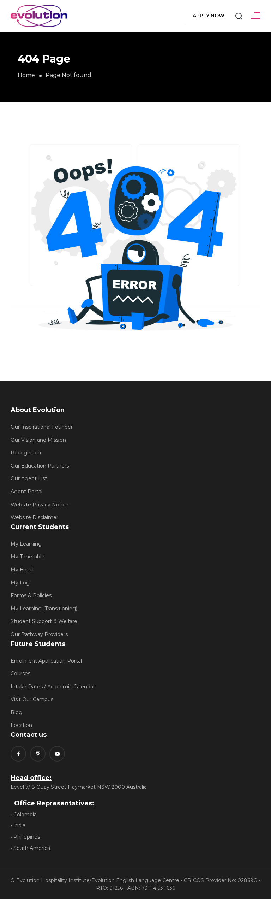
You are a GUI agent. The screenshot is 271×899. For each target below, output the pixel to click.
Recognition (26, 453)
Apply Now (208, 15)
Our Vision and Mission (38, 440)
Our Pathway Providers (39, 634)
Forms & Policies (31, 595)
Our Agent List (29, 478)
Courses (20, 673)
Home (26, 75)
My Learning (26, 544)
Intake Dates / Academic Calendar (53, 686)
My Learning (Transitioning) (44, 608)
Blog (16, 712)
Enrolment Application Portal (46, 661)
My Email (22, 569)
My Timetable (27, 556)
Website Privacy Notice (39, 504)
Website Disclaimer (34, 517)
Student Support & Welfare (44, 621)
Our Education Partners (40, 466)
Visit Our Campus (32, 699)
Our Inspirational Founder (42, 427)
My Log (20, 583)
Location (21, 725)
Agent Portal (26, 491)
